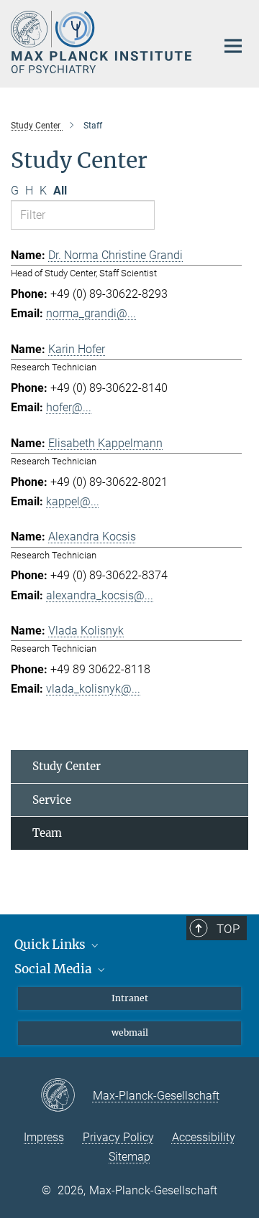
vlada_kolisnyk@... (93, 688)
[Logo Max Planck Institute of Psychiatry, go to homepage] (102, 42)
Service (51, 800)
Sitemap (129, 1156)
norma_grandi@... (91, 313)
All (60, 190)
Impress (44, 1137)
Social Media (54, 969)
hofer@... (68, 407)
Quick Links (51, 944)
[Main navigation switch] (233, 46)
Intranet (130, 998)
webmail (130, 1032)
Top (228, 929)
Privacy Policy (118, 1137)
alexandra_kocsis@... (99, 595)
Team (47, 833)
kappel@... (72, 501)
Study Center (66, 766)
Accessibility (203, 1137)
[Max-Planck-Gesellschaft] (66, 1096)
